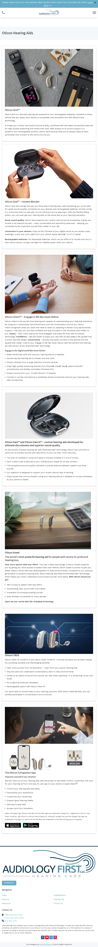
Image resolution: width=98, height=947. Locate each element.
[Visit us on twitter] (51, 937)
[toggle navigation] (94, 12)
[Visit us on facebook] (43, 937)
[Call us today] (3, 12)
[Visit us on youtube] (47, 937)
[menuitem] (23, 895)
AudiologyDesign (45, 944)
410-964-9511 (11, 921)
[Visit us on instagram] (55, 937)
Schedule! (9, 883)
